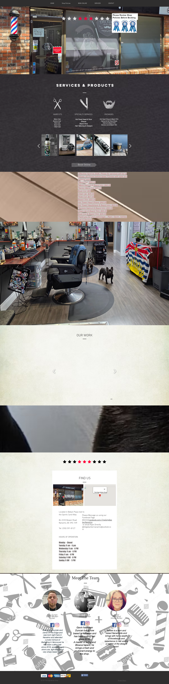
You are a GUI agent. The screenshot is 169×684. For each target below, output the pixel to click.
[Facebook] (52, 625)
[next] (130, 146)
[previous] (39, 146)
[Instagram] (57, 625)
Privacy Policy (122, 680)
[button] (49, 145)
